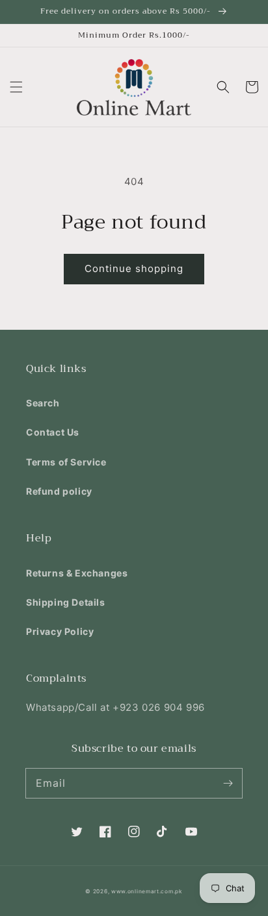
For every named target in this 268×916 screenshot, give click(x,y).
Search (43, 402)
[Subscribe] (227, 783)
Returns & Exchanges (76, 572)
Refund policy (59, 491)
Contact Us (52, 432)
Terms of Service (66, 461)
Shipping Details (65, 602)
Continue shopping (134, 268)
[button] (16, 87)
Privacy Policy (60, 631)
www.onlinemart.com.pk (147, 891)
